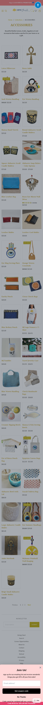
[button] (38, 5)
